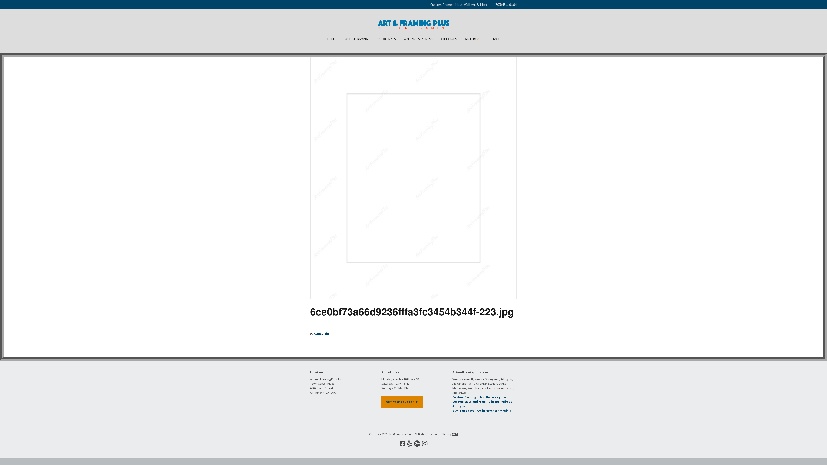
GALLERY (470, 39)
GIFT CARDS (449, 39)
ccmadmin (321, 333)
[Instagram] (424, 444)
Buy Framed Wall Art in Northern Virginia (481, 410)
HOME (331, 39)
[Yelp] (409, 444)
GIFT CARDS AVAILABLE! (402, 402)
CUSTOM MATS (386, 39)
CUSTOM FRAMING (355, 39)
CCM (455, 434)
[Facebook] (402, 444)
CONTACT (493, 39)
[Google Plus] (417, 444)
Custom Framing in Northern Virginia (479, 397)
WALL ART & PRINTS (417, 39)
